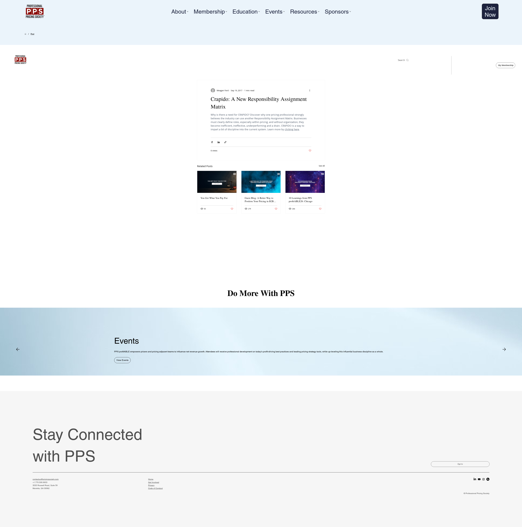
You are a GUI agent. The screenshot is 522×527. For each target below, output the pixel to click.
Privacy (151, 485)
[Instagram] (483, 479)
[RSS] (487, 479)
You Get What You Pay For (214, 198)
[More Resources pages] (318, 11)
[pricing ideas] (305, 182)
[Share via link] (225, 142)
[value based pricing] (217, 182)
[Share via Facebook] (212, 142)
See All (322, 165)
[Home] (25, 34)
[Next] (504, 349)
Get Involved (153, 482)
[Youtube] (479, 479)
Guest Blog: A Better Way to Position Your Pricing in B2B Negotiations (259, 199)
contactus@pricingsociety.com (46, 479)
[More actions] (309, 90)
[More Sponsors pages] (350, 11)
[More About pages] (187, 11)
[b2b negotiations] (261, 182)
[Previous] (18, 349)
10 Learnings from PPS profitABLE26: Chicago (300, 199)
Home (150, 479)
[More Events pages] (284, 11)
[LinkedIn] (474, 479)
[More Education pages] (259, 11)
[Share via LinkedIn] (218, 142)
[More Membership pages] (226, 11)
